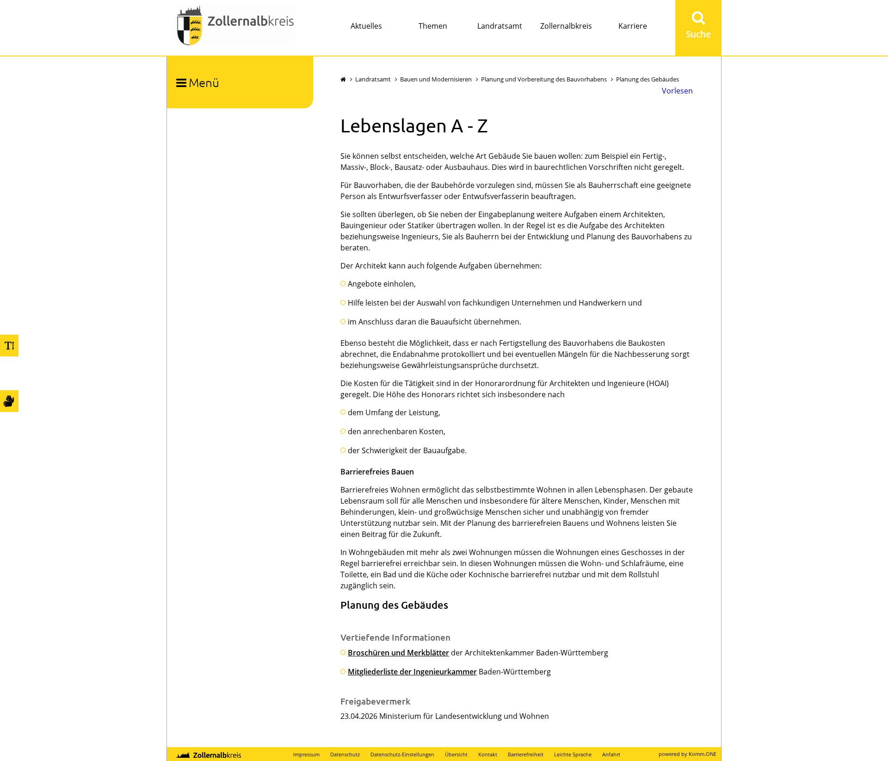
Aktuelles (366, 26)
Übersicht (456, 754)
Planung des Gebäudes (647, 79)
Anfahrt (611, 754)
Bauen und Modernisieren (436, 79)
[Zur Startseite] (235, 26)
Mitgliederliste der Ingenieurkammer (412, 672)
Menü (204, 82)
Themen (433, 26)
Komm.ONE (702, 753)
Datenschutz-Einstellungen (402, 754)
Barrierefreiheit (525, 754)
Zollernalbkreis (566, 26)
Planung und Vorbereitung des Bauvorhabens (544, 79)
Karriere (632, 26)
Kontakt (487, 754)
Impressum (306, 754)
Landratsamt (499, 26)
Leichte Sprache (573, 754)
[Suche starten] (698, 28)
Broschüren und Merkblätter (398, 653)
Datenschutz (345, 754)
